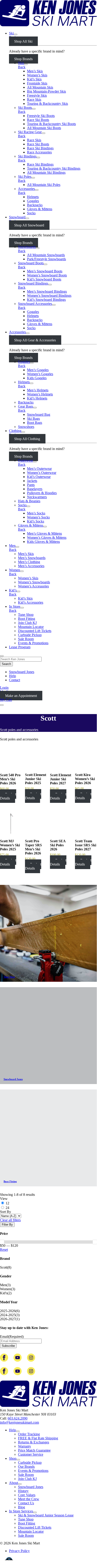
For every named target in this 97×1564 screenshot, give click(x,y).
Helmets (33, 197)
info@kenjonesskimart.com (19, 1422)
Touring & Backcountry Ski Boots (51, 124)
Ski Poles (24, 176)
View (4, 1199)
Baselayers (34, 489)
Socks (31, 213)
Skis (21, 63)
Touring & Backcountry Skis (47, 103)
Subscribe (8, 1345)
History (23, 1491)
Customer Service (30, 1454)
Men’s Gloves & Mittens (44, 533)
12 (7, 1203)
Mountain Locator (31, 627)
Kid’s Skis (34, 79)
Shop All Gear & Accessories (35, 340)
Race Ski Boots (38, 120)
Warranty (24, 1446)
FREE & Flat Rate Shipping (38, 1438)
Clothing (15, 431)
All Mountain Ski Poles (43, 185)
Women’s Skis (37, 75)
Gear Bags (25, 406)
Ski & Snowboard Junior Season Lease (46, 1515)
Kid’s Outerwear (39, 477)
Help (12, 676)
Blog (21, 1507)
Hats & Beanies (29, 501)
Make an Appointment (21, 696)
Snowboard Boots (31, 263)
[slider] (94, 1242)
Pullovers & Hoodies (42, 493)
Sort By (5, 1212)
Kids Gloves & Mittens (43, 541)
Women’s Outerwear (41, 473)
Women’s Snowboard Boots (47, 275)
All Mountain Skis (40, 87)
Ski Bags (33, 418)
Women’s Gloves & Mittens (46, 537)
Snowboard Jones (21, 672)
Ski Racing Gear (30, 132)
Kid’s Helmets (37, 398)
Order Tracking (29, 1434)
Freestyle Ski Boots (41, 116)
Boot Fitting (26, 619)
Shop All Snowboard (29, 225)
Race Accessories (39, 152)
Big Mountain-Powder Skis (46, 91)
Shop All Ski (23, 41)
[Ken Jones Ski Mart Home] (48, 25)
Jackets (32, 481)
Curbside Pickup (30, 635)
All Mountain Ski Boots (44, 128)
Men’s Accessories (31, 566)
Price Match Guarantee (34, 1450)
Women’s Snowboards (34, 582)
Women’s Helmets (40, 394)
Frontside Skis (37, 83)
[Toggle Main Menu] (2, 705)
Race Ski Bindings (40, 148)
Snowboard (17, 217)
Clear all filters (10, 1220)
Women (14, 570)
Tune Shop (26, 614)
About (13, 1483)
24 (7, 1208)
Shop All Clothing (27, 439)
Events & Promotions (33, 643)
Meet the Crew (28, 1499)
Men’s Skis (35, 71)
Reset (4, 1249)
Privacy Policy (19, 1551)
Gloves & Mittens (39, 209)
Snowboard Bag (38, 414)
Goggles (33, 201)
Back (21, 67)
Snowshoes (26, 427)
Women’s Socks (38, 517)
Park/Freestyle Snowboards (46, 259)
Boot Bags (34, 423)
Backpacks (35, 205)
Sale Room (26, 639)
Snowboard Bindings (33, 283)
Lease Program (19, 647)
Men (12, 546)
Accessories (26, 189)
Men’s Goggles (38, 370)
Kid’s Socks (35, 521)
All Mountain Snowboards (46, 255)
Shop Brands (23, 59)
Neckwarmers (37, 497)
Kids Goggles (37, 378)
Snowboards (27, 247)
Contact (14, 680)
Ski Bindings (27, 156)
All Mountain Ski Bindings (46, 172)
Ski (11, 33)
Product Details (8, 796)
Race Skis (34, 99)
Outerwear (25, 460)
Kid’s (13, 590)
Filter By (7, 1224)
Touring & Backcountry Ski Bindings (53, 168)
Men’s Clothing (29, 562)
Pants (31, 485)
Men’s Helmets (37, 390)
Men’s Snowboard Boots (44, 271)
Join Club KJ (27, 623)
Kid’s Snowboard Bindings (46, 299)
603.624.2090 (17, 1418)
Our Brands (26, 1466)
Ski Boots (25, 108)
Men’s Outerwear (39, 468)
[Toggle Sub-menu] (15, 34)
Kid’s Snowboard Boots (44, 279)
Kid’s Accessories (30, 602)
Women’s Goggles (40, 374)
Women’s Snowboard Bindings (49, 295)
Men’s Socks (36, 513)
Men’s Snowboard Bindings (47, 291)
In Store (14, 606)
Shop (12, 1458)
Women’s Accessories (33, 586)
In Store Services (21, 1511)
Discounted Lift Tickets (34, 631)
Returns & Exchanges (33, 1442)
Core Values (26, 1495)
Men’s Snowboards (31, 558)
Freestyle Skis (37, 95)
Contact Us (26, 1503)
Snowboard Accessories (35, 304)
